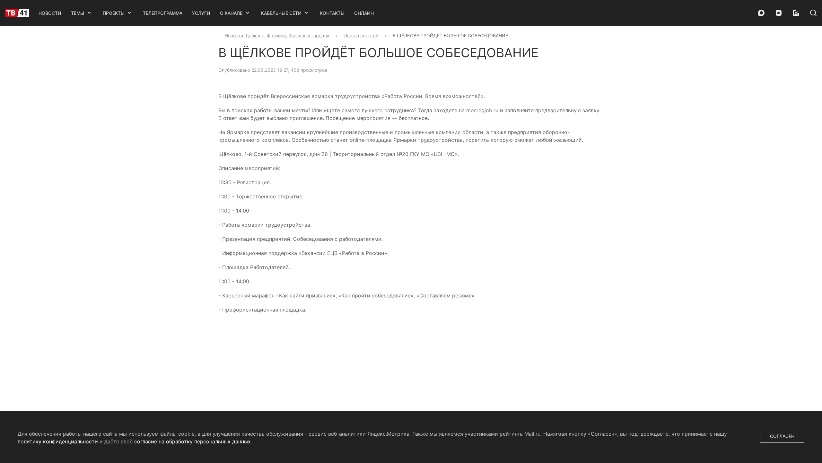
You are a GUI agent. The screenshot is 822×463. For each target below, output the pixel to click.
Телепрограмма (162, 13)
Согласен (782, 436)
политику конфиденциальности (58, 441)
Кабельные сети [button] (281, 13)
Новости (50, 13)
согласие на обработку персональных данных (192, 441)
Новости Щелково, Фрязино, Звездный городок (277, 35)
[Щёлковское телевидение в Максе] (761, 13)
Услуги (201, 13)
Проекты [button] (114, 13)
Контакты (332, 13)
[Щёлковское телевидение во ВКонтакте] (779, 13)
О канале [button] (231, 13)
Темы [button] (77, 13)
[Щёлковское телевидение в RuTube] (796, 13)
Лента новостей (361, 35)
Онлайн (364, 13)
